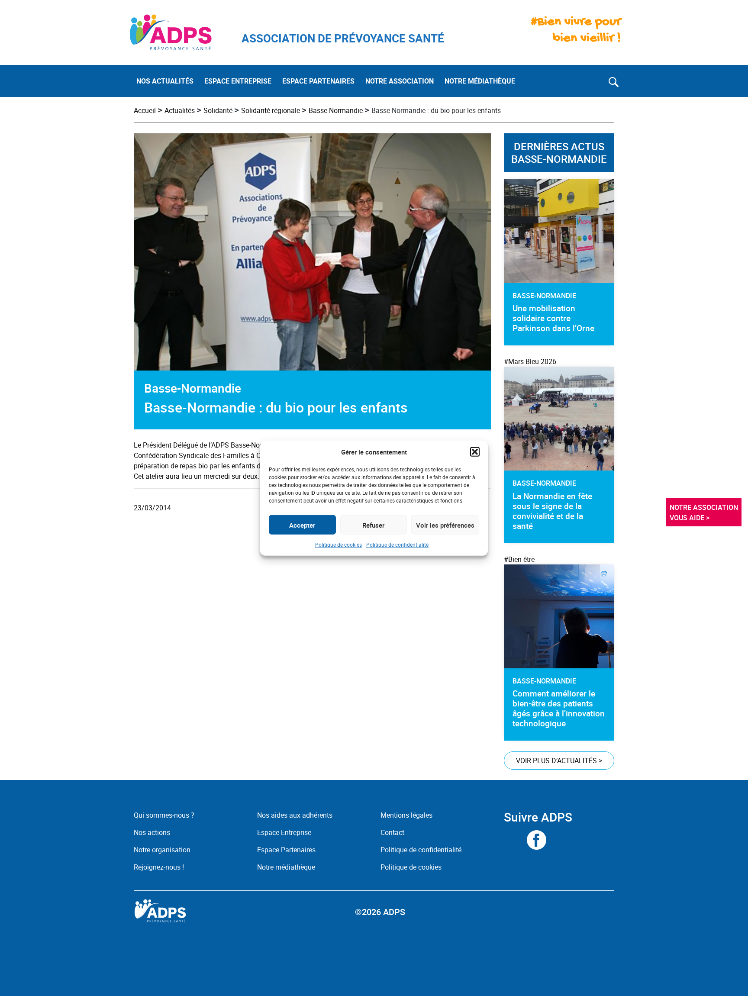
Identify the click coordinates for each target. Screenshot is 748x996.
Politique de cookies (338, 544)
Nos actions (152, 832)
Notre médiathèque (287, 867)
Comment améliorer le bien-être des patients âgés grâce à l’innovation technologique (559, 708)
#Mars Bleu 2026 (530, 361)
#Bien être (519, 559)
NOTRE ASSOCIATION (399, 81)
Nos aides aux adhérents (294, 815)
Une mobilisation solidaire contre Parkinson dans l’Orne (553, 318)
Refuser (373, 524)
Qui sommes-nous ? (164, 815)
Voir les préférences (445, 524)
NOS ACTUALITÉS (164, 81)
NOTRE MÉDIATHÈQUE (480, 81)
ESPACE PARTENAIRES (318, 81)
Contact (392, 832)
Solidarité (217, 110)
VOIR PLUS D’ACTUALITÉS (559, 760)
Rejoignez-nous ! (159, 867)
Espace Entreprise (284, 832)
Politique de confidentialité (397, 544)
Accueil (145, 110)
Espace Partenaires (286, 849)
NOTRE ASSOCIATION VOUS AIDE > (705, 512)
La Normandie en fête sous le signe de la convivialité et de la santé (552, 511)
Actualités (179, 110)
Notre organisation (162, 849)
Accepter (302, 524)
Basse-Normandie (336, 110)
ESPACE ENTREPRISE (237, 81)
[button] (475, 452)
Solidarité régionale (270, 110)
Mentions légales (406, 815)
